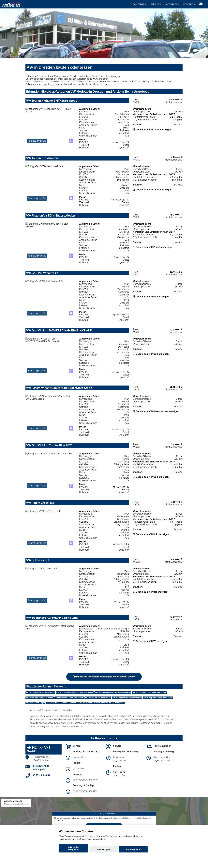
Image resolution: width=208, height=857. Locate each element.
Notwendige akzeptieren (73, 848)
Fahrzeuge (138, 4)
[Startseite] (11, 5)
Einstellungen (103, 849)
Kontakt (188, 4)
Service (155, 4)
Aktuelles (171, 4)
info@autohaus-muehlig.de (41, 768)
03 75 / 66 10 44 (41, 775)
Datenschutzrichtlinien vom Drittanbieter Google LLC (132, 818)
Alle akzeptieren (133, 849)
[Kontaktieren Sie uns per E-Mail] (200, 4)
